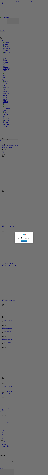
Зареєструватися (24, 240)
